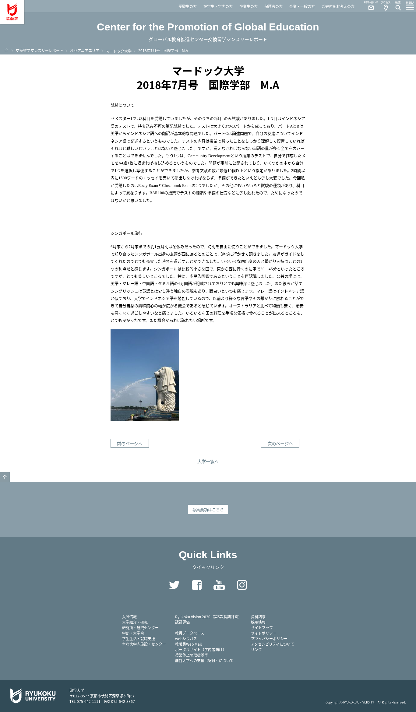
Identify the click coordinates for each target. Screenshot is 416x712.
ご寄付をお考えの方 (338, 6)
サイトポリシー (264, 633)
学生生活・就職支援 (138, 638)
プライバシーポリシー (269, 638)
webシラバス (186, 638)
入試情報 (129, 616)
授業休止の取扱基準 (191, 655)
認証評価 (182, 622)
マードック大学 (119, 51)
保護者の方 (273, 6)
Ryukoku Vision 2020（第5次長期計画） (208, 616)
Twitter (174, 585)
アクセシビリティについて (272, 644)
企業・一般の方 (302, 6)
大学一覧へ (208, 461)
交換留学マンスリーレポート (39, 50)
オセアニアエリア (84, 50)
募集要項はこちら (208, 509)
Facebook (197, 585)
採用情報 (258, 622)
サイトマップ (262, 627)
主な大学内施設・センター (144, 644)
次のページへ (280, 443)
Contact (368, 6)
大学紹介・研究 (135, 622)
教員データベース (189, 633)
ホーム (6, 50)
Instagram (242, 585)
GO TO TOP (5, 477)
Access (385, 6)
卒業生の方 (248, 6)
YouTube (219, 585)
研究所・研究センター (140, 627)
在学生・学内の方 (218, 6)
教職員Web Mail (188, 644)
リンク (256, 649)
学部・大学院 (133, 633)
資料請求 (258, 616)
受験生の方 (187, 6)
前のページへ (130, 443)
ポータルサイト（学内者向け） (200, 649)
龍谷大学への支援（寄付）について (204, 660)
